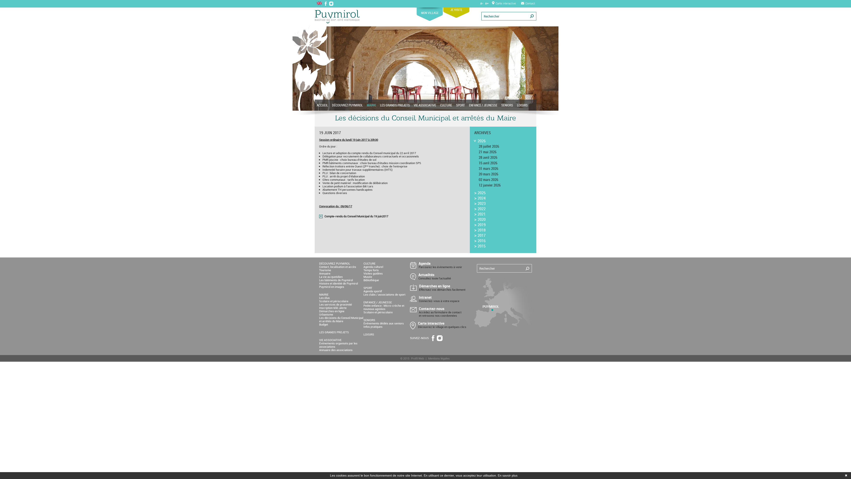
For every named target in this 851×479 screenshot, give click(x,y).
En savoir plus (507, 475)
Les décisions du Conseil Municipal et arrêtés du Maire (341, 319)
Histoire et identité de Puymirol (338, 283)
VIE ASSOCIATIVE (425, 105)
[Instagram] (331, 4)
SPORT (460, 105)
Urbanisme (326, 314)
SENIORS (507, 105)
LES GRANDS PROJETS (395, 105)
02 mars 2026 (488, 179)
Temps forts (371, 270)
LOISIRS (522, 105)
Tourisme (325, 270)
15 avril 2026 (488, 163)
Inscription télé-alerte (333, 308)
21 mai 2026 (487, 151)
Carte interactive (506, 3)
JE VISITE (456, 10)
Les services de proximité (335, 304)
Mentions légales (439, 358)
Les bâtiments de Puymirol (336, 280)
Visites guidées (373, 273)
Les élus (324, 298)
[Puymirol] (337, 17)
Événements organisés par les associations (338, 345)
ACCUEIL (322, 105)
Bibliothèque (371, 280)
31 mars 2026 (488, 168)
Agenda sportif (372, 291)
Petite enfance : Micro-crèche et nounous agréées (383, 307)
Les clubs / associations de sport (384, 294)
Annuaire (324, 273)
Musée (367, 277)
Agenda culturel (373, 267)
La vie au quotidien (331, 277)
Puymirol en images (331, 287)
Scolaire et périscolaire (333, 301)
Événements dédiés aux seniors (383, 323)
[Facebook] (326, 4)
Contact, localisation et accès (337, 267)
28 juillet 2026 (489, 146)
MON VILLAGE (430, 13)
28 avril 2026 (488, 157)
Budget (323, 324)
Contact (530, 3)
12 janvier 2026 (490, 185)
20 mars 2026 (488, 174)
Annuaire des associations (336, 350)
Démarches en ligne (331, 311)
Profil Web (417, 358)
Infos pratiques (373, 327)
